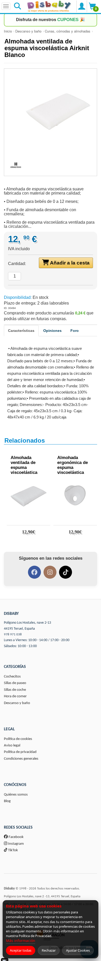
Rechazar (49, 950)
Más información (20, 940)
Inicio (8, 31)
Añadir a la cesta (69, 263)
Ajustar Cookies (78, 950)
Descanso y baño (28, 31)
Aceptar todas (20, 950)
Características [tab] (21, 330)
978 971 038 (13, 634)
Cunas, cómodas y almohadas (67, 31)
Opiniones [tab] (52, 330)
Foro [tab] (74, 330)
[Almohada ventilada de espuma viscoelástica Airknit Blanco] (50, 111)
